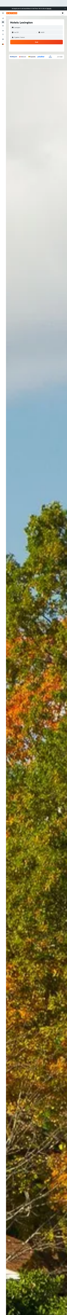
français (49, 8)
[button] (65, 8)
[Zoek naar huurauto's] (3, 25)
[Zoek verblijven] (3, 22)
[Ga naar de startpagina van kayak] (11, 13)
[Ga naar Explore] (3, 30)
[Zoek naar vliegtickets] (3, 18)
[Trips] (3, 39)
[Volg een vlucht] (3, 34)
